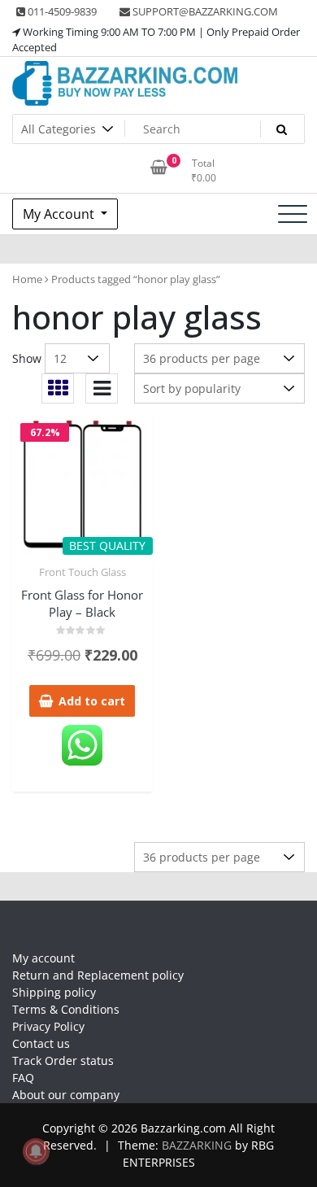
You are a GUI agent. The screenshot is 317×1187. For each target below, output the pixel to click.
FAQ (23, 1077)
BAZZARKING (197, 1145)
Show (26, 358)
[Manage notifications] (36, 1151)
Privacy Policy (48, 1026)
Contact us (41, 1043)
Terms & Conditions (65, 1009)
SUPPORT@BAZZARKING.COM (204, 11)
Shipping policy (54, 992)
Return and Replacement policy (98, 975)
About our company (65, 1094)
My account (43, 958)
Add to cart (92, 701)
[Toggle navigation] (292, 214)
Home (27, 279)
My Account (60, 214)
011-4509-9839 (61, 11)
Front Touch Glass (82, 572)
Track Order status (63, 1060)
